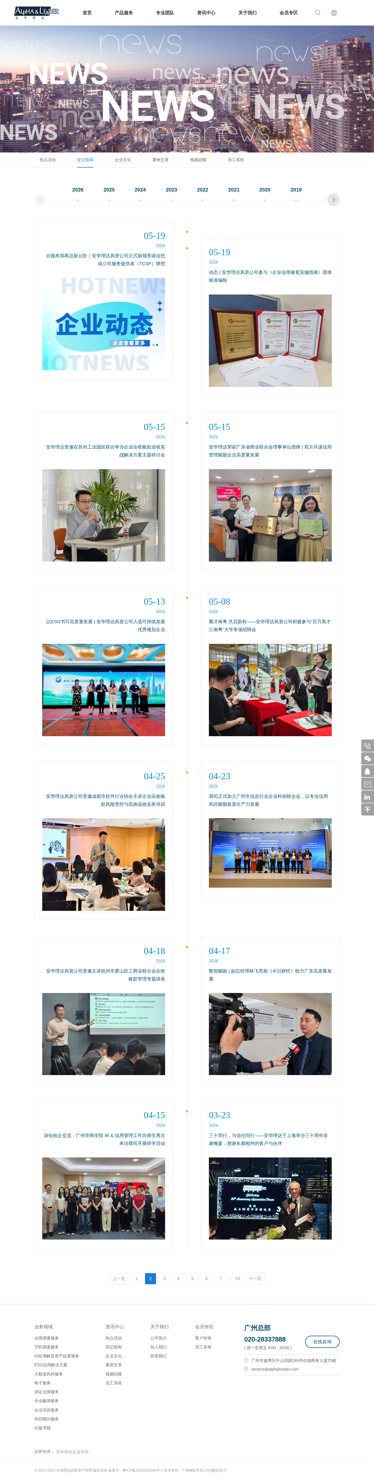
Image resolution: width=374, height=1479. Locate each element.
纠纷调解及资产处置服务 (56, 1356)
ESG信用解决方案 (50, 1365)
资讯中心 (206, 12)
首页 (87, 12)
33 (237, 1279)
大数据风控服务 (48, 1374)
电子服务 (42, 1383)
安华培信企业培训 (72, 1452)
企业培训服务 (46, 1410)
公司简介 (158, 1338)
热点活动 (47, 160)
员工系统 (236, 160)
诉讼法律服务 (46, 1392)
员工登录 (203, 1347)
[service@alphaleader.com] (369, 784)
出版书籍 (42, 1428)
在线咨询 (322, 1341)
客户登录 (203, 1338)
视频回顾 (198, 160)
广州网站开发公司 (196, 1470)
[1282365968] (369, 771)
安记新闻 (85, 160)
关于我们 (247, 12)
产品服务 (124, 12)
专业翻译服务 (46, 1401)
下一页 (255, 1279)
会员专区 (289, 12)
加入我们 (158, 1347)
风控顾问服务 (46, 1419)
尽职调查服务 (46, 1347)
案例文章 (160, 160)
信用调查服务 (46, 1338)
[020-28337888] (369, 746)
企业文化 (123, 160)
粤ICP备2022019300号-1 (143, 1470)
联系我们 (158, 1356)
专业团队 (165, 12)
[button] (333, 200)
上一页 (119, 1279)
